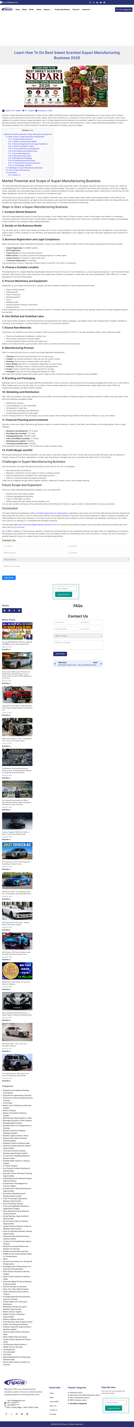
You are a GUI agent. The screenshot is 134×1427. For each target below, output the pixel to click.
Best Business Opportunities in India (17, 1118)
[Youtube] (100, 2)
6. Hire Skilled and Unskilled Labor (22, 151)
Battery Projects (9, 1110)
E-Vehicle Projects (10, 1166)
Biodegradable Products (12, 1123)
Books (31, 9)
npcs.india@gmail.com (16, 1400)
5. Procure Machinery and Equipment (24, 149)
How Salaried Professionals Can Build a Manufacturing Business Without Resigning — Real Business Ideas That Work (17, 802)
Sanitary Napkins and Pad (13, 1319)
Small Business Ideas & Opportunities (17, 1322)
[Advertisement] (67, 30)
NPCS (10, 531)
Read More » (6, 649)
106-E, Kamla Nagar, (14, 1407)
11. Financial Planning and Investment (24, 163)
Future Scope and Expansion (18, 170)
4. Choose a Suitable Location (21, 146)
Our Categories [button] (125, 9)
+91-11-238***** (12, 1403)
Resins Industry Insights (12, 1312)
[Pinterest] (104, 2)
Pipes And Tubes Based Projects (16, 1289)
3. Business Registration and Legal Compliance (28, 144)
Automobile (7, 1103)
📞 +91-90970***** (12, 1405)
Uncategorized (9, 1349)
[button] (4, 610)
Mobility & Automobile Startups (15, 1251)
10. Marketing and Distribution (21, 161)
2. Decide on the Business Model (22, 141)
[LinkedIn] (97, 2)
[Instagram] (27, 1414)
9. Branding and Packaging (20, 158)
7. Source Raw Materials (19, 153)
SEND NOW (9, 578)
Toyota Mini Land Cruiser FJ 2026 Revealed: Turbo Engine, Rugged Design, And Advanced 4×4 (17, 708)
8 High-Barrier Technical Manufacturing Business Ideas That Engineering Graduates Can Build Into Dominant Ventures (16, 770)
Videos (38, 9)
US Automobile (9, 1352)
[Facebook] (90, 2)
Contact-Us (86, 9)
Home (18, 9)
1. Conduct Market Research (20, 139)
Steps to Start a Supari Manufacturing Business (25, 137)
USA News (7, 1354)
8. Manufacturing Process (19, 156)
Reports (47, 9)
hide (31, 130)
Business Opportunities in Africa (15, 1136)
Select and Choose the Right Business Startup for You (35, 525)
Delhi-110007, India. (31, 1407)
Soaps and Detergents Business (15, 1324)
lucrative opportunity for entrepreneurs (52, 513)
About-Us (75, 9)
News (5, 1259)
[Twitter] (93, 2)
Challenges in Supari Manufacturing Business (24, 168)
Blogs (24, 9)
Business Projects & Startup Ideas (16, 1143)
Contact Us (14, 175)
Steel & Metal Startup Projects (15, 1337)
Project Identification (62, 9)
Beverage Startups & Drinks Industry (17, 1120)
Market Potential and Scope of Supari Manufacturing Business (27, 134)
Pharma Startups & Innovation (15, 1286)
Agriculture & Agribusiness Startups (17, 1095)
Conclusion (11, 172)
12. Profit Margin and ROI (19, 165)
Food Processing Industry (13, 1203)
